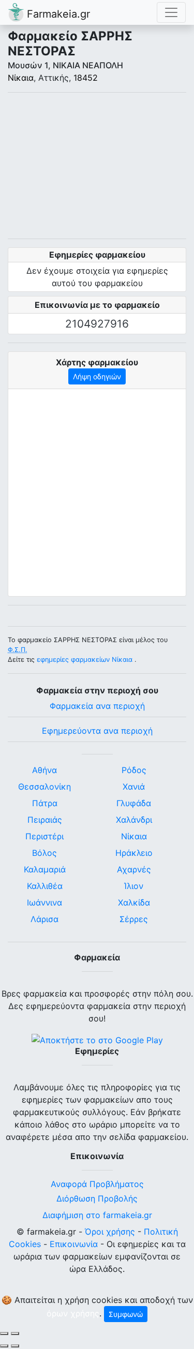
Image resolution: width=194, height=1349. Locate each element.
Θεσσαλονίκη (44, 786)
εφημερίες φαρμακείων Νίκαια (84, 659)
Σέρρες (134, 919)
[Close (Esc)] (4, 1333)
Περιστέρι (44, 836)
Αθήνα (44, 770)
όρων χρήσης (73, 1313)
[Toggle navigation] (171, 12)
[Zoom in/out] (15, 1333)
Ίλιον (133, 886)
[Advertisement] (97, 165)
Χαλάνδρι (134, 819)
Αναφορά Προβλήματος (97, 1184)
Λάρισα (44, 919)
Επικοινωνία (74, 1244)
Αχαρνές (134, 869)
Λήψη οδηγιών (97, 376)
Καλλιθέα (45, 886)
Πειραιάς (44, 819)
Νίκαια (21, 77)
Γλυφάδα (133, 803)
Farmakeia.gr (57, 14)
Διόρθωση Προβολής (97, 1198)
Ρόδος (134, 770)
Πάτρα (44, 803)
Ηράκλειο (134, 853)
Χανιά (134, 786)
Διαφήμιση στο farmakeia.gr (97, 1215)
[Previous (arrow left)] (4, 1345)
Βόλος (44, 853)
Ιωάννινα (44, 902)
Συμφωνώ (126, 1314)
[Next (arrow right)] (15, 1345)
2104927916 (97, 323)
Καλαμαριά (45, 869)
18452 (85, 77)
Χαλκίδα (134, 902)
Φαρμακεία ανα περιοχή (97, 706)
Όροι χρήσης (110, 1231)
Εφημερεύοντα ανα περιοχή (97, 730)
